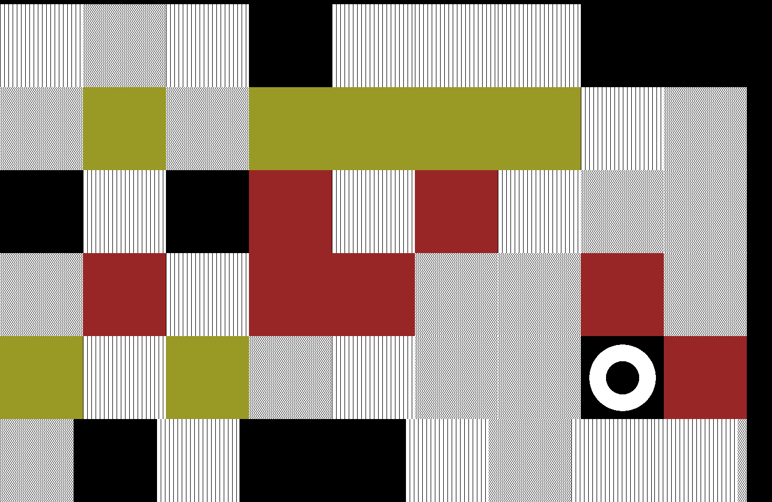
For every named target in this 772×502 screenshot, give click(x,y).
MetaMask (191, 8)
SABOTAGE (46, 8)
